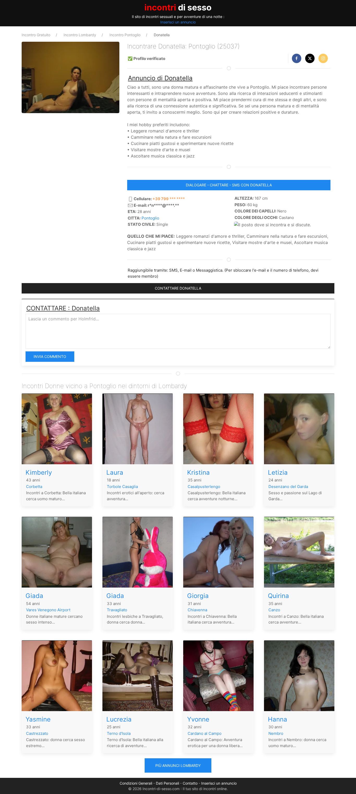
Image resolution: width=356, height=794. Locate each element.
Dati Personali (167, 783)
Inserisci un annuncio (178, 22)
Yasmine (38, 719)
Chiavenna (197, 609)
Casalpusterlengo (204, 486)
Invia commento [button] (50, 356)
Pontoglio (150, 218)
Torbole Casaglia (122, 486)
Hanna (277, 719)
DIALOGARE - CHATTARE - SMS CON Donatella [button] (229, 185)
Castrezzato (37, 733)
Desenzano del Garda (288, 486)
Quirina (278, 596)
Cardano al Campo (205, 733)
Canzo (274, 609)
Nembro (275, 733)
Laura (114, 472)
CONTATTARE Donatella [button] (178, 288)
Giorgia (198, 596)
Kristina (198, 472)
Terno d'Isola (119, 733)
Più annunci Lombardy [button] (178, 765)
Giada (34, 596)
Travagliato (117, 609)
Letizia (278, 472)
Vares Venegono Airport (48, 609)
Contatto (190, 783)
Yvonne (198, 719)
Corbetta (34, 486)
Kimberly (39, 472)
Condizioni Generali (136, 783)
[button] (296, 58)
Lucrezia (119, 719)
